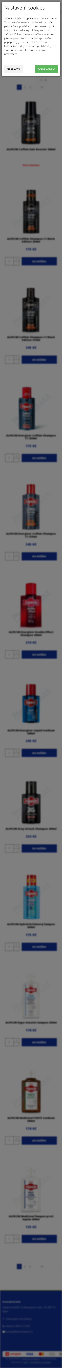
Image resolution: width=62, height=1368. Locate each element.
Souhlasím (45, 69)
